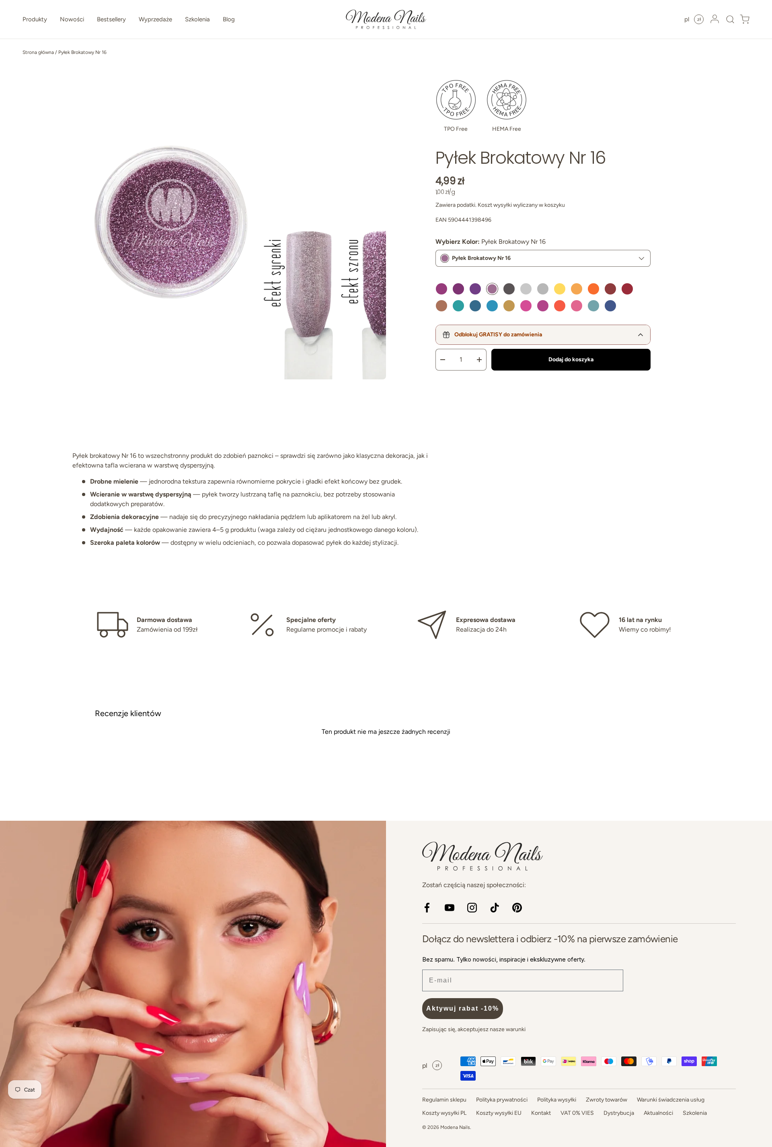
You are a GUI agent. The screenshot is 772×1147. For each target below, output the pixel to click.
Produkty (35, 19)
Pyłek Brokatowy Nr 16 (82, 52)
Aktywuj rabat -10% (462, 1008)
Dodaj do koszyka (570, 359)
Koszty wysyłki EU (499, 1113)
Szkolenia (197, 19)
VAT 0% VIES (577, 1113)
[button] (728, 19)
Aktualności (658, 1113)
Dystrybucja (619, 1113)
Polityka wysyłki (556, 1099)
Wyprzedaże (155, 19)
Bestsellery (111, 19)
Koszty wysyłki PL (444, 1113)
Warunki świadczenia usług (670, 1099)
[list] (229, 223)
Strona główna (38, 52)
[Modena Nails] (193, 984)
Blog (229, 19)
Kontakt (541, 1113)
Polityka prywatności (502, 1099)
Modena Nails (455, 1127)
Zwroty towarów (606, 1099)
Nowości (72, 19)
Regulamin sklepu (444, 1099)
